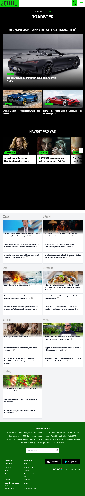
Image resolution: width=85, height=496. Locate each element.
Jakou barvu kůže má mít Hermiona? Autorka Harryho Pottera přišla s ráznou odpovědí (16, 160)
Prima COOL (38, 11)
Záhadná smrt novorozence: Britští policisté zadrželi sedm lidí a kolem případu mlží (22, 256)
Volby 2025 (72, 436)
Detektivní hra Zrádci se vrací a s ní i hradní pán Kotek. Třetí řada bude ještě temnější (61, 235)
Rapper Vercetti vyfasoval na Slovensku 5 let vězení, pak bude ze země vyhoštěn (63, 349)
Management (28, 460)
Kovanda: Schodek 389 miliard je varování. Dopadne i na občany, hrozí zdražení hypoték (22, 235)
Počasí (76, 433)
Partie (70, 433)
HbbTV (7, 470)
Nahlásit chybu (9, 488)
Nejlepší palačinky (43, 443)
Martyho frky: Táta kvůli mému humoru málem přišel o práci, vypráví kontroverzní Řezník (63, 338)
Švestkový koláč (58, 443)
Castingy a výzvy (29, 467)
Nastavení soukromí (30, 488)
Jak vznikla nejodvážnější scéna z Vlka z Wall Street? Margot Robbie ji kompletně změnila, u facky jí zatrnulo (22, 361)
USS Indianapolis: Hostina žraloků (16, 285)
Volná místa (8, 463)
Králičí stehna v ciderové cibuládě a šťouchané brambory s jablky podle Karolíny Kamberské (61, 308)
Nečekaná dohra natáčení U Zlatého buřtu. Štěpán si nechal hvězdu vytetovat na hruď (63, 256)
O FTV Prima (9, 460)
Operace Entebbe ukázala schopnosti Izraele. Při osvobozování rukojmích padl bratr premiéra (21, 308)
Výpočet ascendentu (72, 439)
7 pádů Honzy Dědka (58, 436)
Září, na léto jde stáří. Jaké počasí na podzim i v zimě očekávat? (20, 390)
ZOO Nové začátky (30, 436)
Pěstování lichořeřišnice (54, 439)
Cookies (7, 479)
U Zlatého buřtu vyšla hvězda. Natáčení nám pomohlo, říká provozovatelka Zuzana (60, 245)
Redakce (26, 483)
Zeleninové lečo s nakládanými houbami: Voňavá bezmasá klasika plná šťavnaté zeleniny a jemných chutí (62, 287)
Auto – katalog (43, 436)
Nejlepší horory (39, 433)
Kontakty (26, 470)
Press (25, 463)
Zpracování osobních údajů (30, 475)
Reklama (8, 467)
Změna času (61, 433)
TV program (50, 433)
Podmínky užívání (10, 474)
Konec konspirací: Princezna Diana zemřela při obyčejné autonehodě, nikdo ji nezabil (20, 297)
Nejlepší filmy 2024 (25, 433)
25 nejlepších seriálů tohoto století (16, 337)
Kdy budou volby (15, 436)
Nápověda (27, 479)
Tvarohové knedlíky (28, 443)
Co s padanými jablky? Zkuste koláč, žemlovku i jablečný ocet (20, 400)
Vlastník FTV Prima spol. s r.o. (12, 484)
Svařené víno (10, 439)
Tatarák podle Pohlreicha (25, 439)
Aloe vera (40, 439)
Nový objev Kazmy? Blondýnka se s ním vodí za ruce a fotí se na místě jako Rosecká (63, 360)
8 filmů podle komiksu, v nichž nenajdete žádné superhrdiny (20, 349)
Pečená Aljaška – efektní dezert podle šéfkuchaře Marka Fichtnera (62, 297)
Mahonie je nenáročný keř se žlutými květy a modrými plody (19, 411)
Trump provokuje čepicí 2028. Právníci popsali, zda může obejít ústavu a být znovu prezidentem (21, 245)
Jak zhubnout (11, 433)
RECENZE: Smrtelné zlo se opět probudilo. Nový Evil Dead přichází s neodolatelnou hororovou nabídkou (52, 160)
